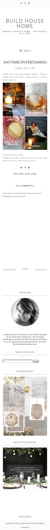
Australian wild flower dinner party (30, 158)
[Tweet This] (21, 167)
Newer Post (9, 270)
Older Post (41, 270)
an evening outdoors (28, 160)
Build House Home (28, 523)
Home (25, 269)
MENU (26, 50)
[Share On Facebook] (25, 167)
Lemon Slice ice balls (15, 160)
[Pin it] (29, 167)
